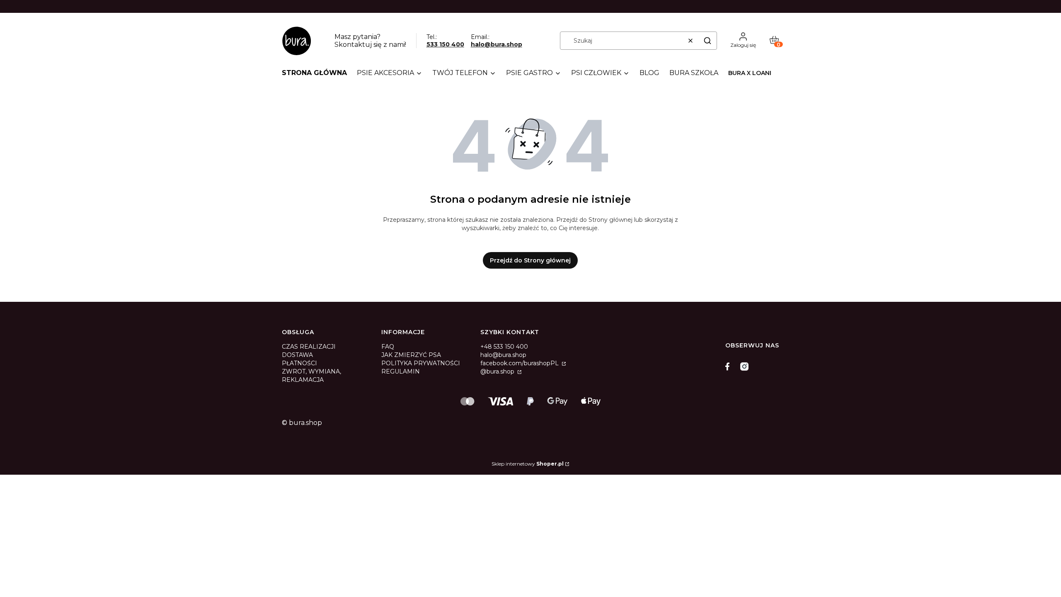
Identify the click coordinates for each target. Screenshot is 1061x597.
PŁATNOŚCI (299, 363)
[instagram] (744, 366)
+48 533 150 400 (504, 346)
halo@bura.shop (496, 44)
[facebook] (729, 366)
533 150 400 (445, 44)
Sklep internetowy (528, 464)
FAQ (387, 346)
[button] (707, 41)
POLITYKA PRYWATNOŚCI (420, 363)
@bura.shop (498, 371)
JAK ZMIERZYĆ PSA (411, 355)
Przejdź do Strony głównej (530, 260)
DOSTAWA (297, 355)
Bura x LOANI (749, 73)
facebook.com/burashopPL (520, 363)
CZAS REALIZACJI (309, 346)
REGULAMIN (400, 371)
